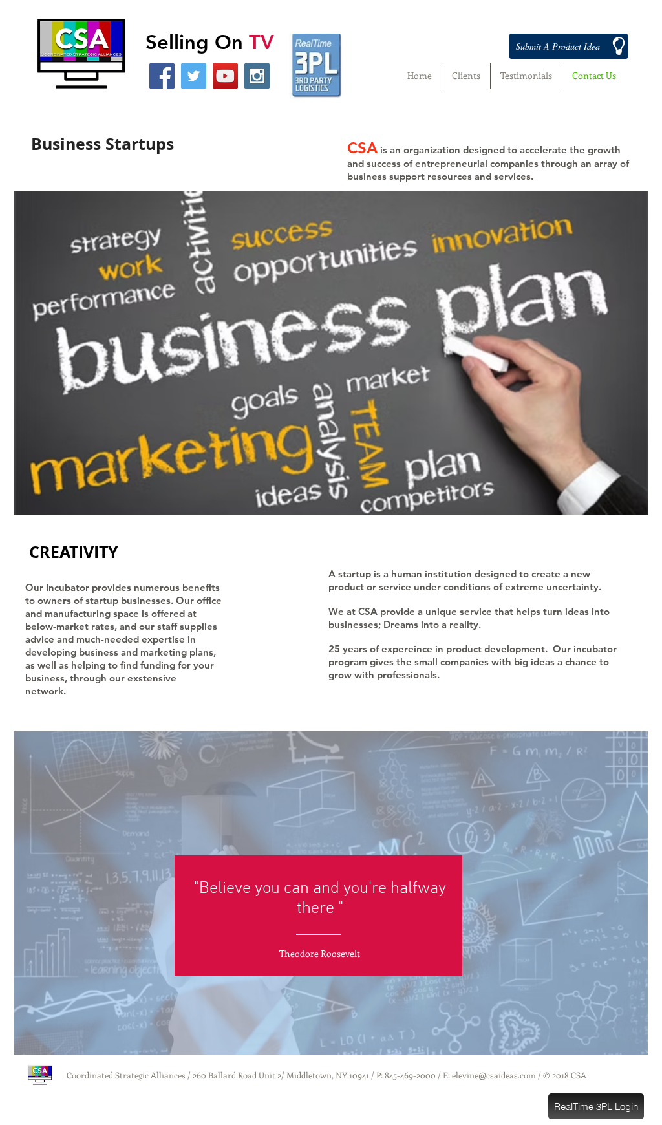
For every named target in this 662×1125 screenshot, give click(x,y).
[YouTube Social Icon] (225, 76)
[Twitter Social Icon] (193, 76)
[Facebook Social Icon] (162, 76)
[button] (596, 1106)
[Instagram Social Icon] (257, 76)
